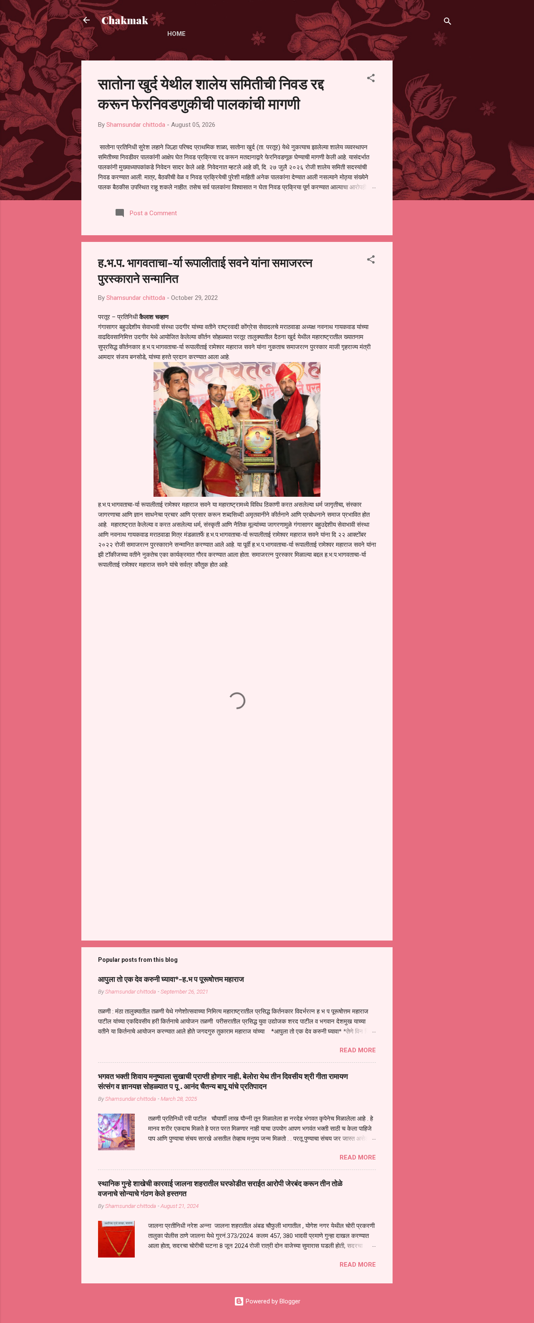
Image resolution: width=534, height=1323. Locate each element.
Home (176, 34)
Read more (358, 1050)
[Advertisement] (426, 185)
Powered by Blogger (272, 1301)
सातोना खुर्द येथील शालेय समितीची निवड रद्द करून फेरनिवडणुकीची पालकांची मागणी (211, 93)
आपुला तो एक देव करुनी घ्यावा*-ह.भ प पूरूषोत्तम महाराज (171, 979)
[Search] (448, 22)
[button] (371, 79)
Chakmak (124, 20)
